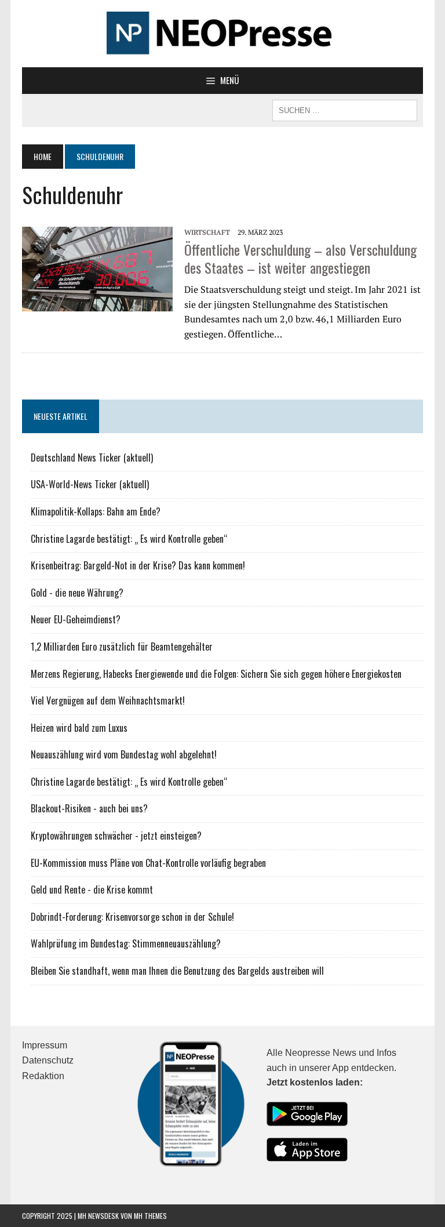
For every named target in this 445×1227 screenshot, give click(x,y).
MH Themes (150, 1216)
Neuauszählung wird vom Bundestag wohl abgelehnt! (124, 754)
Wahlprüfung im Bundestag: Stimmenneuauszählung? (126, 943)
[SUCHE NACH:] (344, 109)
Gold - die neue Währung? (77, 593)
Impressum (44, 1045)
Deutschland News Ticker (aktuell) (92, 457)
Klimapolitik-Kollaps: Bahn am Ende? (96, 511)
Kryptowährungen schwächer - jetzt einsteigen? (116, 836)
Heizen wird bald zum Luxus (79, 728)
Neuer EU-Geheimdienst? (76, 619)
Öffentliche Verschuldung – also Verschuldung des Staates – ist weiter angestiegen (300, 258)
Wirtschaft (207, 232)
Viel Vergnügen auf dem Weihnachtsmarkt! (108, 700)
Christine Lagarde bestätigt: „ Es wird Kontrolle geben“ (129, 539)
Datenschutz (48, 1060)
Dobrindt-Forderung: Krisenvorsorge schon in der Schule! (132, 917)
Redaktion (43, 1076)
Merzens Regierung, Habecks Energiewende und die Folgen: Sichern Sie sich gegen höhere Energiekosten (216, 674)
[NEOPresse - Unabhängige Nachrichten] (222, 34)
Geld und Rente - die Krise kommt (92, 889)
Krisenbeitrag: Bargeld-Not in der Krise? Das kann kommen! (138, 565)
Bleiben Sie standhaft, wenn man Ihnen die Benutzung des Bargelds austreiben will (177, 971)
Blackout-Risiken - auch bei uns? (89, 808)
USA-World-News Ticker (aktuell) (90, 484)
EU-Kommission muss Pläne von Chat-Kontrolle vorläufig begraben (148, 863)
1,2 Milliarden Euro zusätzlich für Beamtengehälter (122, 647)
